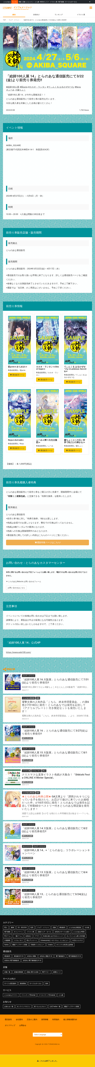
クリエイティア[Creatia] (47, 995)
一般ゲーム (18, 936)
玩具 (31, 927)
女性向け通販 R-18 (46, 956)
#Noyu (78, 87)
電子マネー (46, 972)
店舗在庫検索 (18, 972)
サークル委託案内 (10, 983)
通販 (20, 2)
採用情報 (44, 1019)
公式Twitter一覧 (55, 1006)
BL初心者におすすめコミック (53, 936)
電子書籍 (61, 2)
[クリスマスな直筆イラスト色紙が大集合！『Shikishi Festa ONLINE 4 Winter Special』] (13, 777)
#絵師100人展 (12, 87)
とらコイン (30, 2)
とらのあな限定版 (75, 927)
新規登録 (23, 983)
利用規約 (55, 1019)
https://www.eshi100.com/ (18, 652)
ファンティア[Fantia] (28, 995)
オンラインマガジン (23, 1006)
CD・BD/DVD (22, 927)
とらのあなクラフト (11, 995)
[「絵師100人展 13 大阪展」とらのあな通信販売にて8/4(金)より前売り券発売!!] (13, 875)
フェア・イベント (43, 927)
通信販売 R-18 (18, 956)
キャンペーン (18, 932)
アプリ (37, 936)
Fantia (6, 945)
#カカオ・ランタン (37, 87)
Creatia (50, 945)
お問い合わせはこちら (16, 588)
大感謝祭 (7, 940)
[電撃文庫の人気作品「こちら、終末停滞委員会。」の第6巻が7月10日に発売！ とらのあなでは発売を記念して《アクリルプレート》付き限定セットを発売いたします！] (13, 705)
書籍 (12, 927)
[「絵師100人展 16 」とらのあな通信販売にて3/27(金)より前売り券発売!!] (13, 733)
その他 (87, 927)
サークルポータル (71, 2)
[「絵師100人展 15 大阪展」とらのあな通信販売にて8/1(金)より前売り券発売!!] (13, 755)
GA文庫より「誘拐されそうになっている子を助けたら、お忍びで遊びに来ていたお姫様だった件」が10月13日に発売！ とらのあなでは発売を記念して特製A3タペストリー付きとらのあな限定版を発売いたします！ (56, 802)
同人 (5, 927)
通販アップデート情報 (19, 945)
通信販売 (62, 927)
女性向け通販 (31, 956)
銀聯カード (57, 972)
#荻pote (24, 87)
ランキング (59, 15)
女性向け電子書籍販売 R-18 (32, 960)
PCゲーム (7, 936)
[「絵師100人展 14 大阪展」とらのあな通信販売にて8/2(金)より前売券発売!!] (13, 831)
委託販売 (8, 1019)
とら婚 (37, 2)
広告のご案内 (32, 1019)
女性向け (36, 15)
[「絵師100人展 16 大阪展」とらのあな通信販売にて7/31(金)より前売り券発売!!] (13, 682)
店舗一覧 (7, 972)
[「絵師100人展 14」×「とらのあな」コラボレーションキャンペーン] (13, 853)
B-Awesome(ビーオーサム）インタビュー (55, 940)
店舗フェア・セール (44, 932)
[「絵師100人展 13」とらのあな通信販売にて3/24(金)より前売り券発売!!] (13, 897)
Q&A (46, 983)
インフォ (15, 2)
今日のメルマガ (77, 940)
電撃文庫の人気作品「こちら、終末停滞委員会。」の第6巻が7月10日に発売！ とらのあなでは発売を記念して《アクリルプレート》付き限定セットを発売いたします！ (55, 706)
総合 (14, 15)
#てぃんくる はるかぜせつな (60, 87)
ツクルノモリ (18, 940)
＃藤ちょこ (20, 90)
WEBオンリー (44, 2)
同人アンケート (32, 940)
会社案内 (19, 1019)
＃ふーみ (10, 90)
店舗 (23, 2)
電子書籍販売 (60, 956)
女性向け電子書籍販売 (11, 960)
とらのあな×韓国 (78, 932)
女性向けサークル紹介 (62, 932)
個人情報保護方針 (70, 1019)
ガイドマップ (10, 1025)
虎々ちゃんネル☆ (40, 1006)
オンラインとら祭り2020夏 (76, 936)
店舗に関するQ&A (32, 972)
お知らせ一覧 (8, 1006)
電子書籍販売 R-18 (74, 956)
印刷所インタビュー (37, 945)
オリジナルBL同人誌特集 (64, 945)
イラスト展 (53, 2)
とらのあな (7, 2)
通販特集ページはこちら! (49, 542)
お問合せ (22, 1025)
